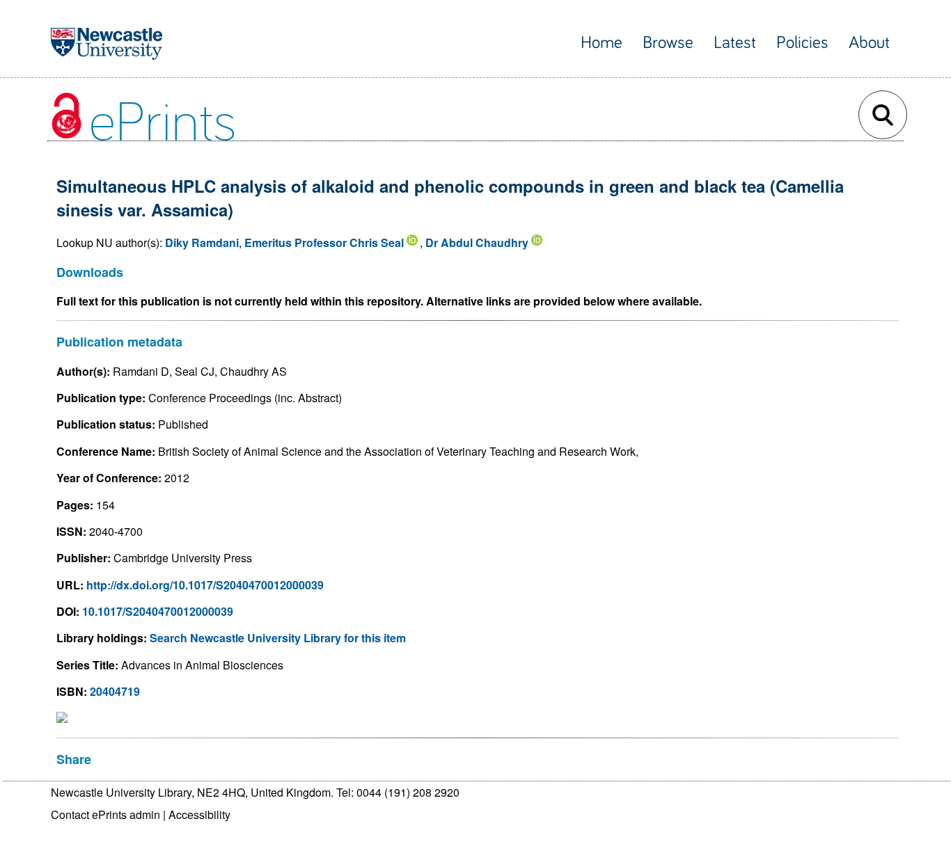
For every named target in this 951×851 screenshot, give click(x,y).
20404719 (115, 691)
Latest (735, 42)
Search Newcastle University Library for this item (278, 638)
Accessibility (199, 814)
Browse (668, 42)
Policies (802, 42)
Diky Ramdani (202, 242)
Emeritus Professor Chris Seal (324, 242)
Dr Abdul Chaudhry (476, 242)
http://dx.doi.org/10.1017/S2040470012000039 (205, 585)
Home (601, 42)
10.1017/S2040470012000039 (157, 611)
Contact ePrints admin (105, 814)
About (869, 42)
